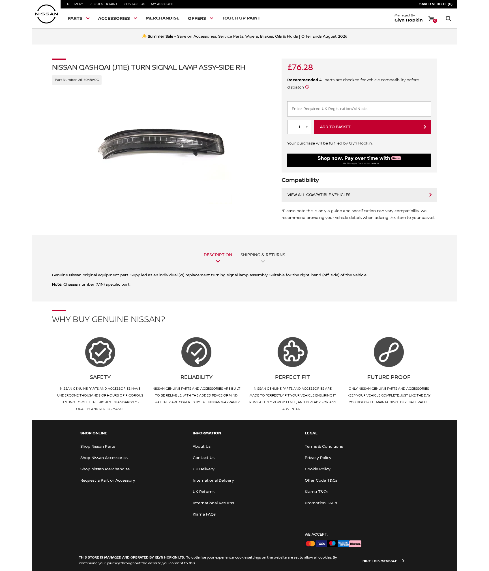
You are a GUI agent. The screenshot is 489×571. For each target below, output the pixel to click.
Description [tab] (218, 254)
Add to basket (335, 127)
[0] (431, 18)
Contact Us (134, 4)
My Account (162, 4)
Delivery (75, 4)
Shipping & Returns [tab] (263, 254)
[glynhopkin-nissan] (46, 14)
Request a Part (103, 4)
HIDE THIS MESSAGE (380, 561)
